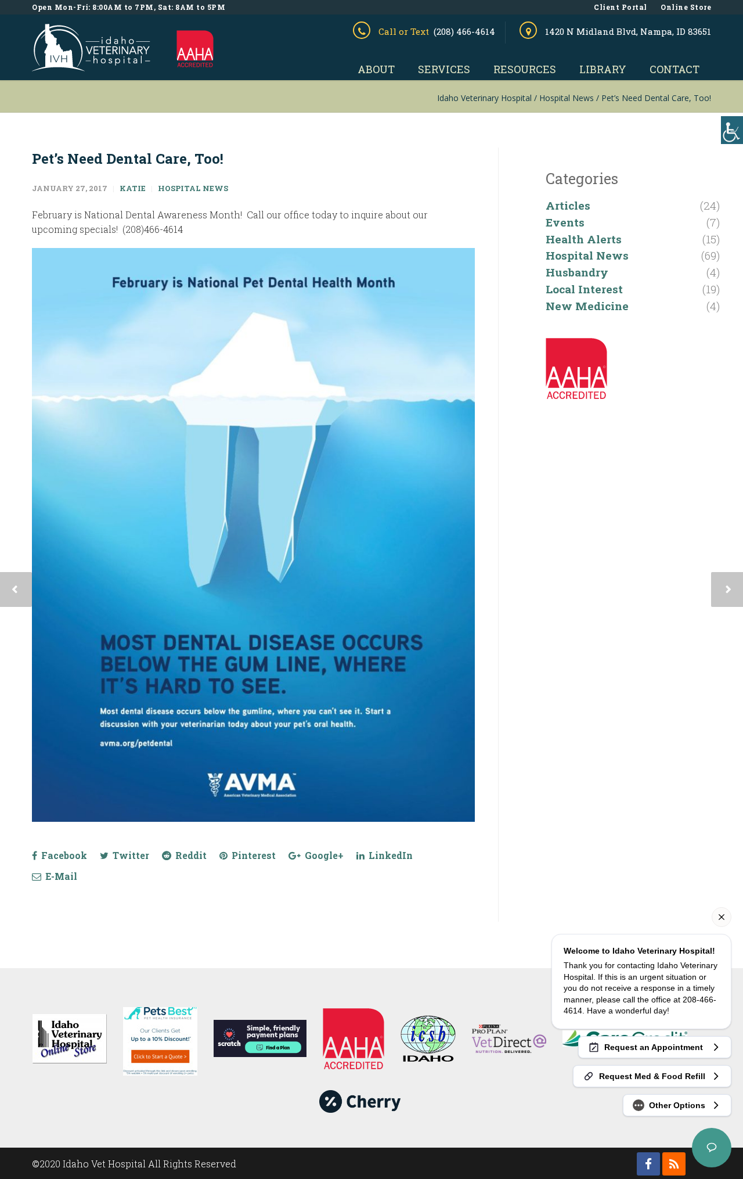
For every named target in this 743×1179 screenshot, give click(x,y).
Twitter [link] (129, 855)
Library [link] (602, 69)
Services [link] (444, 69)
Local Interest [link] (584, 289)
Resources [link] (524, 69)
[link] (91, 66)
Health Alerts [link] (584, 239)
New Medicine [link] (587, 306)
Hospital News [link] (193, 188)
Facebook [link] (63, 855)
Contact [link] (674, 69)
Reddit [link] (190, 855)
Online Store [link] (686, 6)
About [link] (376, 69)
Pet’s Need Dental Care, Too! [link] (127, 158)
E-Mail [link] (60, 876)
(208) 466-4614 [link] (464, 31)
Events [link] (565, 222)
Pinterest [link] (252, 855)
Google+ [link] (323, 855)
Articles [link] (568, 205)
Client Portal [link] (620, 6)
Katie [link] (133, 188)
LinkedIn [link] (389, 855)
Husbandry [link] (577, 272)
